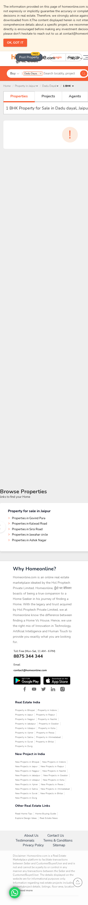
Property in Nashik (47, 719)
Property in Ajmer (24, 732)
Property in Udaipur (25, 728)
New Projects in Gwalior (55, 775)
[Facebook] (24, 689)
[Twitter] (43, 689)
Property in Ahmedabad (48, 737)
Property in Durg (23, 746)
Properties (19, 96)
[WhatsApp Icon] (14, 892)
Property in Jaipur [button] (25, 86)
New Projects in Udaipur (27, 780)
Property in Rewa (45, 732)
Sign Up (74, 57)
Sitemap (59, 845)
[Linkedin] (53, 689)
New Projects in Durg (26, 798)
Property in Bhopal (25, 710)
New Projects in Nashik (54, 771)
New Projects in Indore (54, 762)
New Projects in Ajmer (26, 784)
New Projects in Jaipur (26, 766)
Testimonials (25, 840)
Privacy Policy (33, 845)
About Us (31, 835)
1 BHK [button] (67, 86)
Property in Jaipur (24, 714)
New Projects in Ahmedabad (55, 789)
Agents (75, 96)
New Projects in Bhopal (27, 762)
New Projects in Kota (53, 780)
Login (57, 57)
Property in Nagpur (25, 719)
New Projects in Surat (26, 793)
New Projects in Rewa (52, 784)
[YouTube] (34, 689)
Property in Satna (24, 737)
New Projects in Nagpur (27, 771)
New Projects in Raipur (52, 766)
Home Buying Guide (45, 813)
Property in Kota (46, 728)
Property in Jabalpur (25, 723)
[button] (50, 86)
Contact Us (55, 835)
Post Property (29, 56)
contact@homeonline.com (30, 670)
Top (78, 883)
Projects (48, 96)
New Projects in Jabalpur (27, 775)
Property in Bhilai (45, 741)
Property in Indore (47, 710)
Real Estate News (49, 818)
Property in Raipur (45, 714)
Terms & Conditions (57, 840)
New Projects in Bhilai (51, 793)
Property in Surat (24, 741)
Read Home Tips (23, 813)
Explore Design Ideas (26, 818)
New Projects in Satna (26, 789)
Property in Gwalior (49, 723)
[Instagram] (62, 689)
